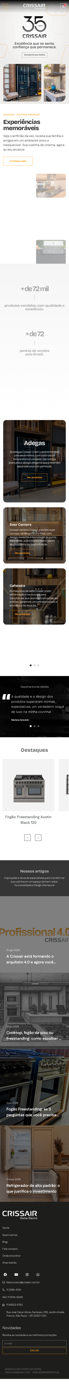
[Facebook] (5, 1275)
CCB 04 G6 (28, 828)
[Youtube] (16, 1275)
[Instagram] (27, 1275)
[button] (5, 6)
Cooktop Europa (28, 817)
